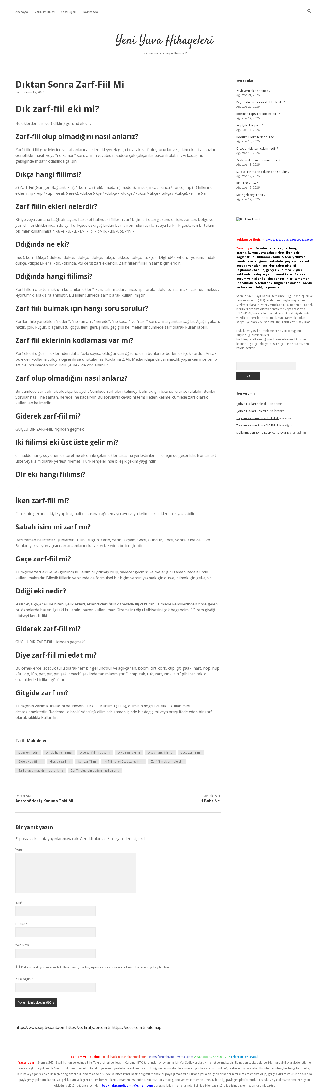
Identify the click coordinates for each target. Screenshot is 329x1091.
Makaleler (37, 740)
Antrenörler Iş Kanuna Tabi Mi (44, 801)
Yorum (20, 849)
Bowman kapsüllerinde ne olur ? (258, 114)
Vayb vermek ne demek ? (253, 91)
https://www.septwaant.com (40, 1027)
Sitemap (154, 1027)
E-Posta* (21, 924)
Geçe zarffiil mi (190, 753)
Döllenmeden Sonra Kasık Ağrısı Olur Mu (263, 433)
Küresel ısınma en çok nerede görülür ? (262, 172)
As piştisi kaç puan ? (249, 125)
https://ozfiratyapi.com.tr (88, 1027)
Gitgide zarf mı (60, 761)
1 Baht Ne (210, 801)
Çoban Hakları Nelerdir (252, 404)
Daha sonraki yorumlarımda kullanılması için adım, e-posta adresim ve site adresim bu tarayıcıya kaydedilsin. (95, 967)
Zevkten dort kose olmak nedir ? (258, 160)
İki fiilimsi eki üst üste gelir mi (123, 761)
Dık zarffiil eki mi (129, 753)
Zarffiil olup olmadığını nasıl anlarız (95, 770)
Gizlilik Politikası (44, 12)
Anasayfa (21, 12)
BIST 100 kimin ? (247, 183)
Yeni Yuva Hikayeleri (164, 41)
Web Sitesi (22, 945)
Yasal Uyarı (68, 12)
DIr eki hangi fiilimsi (59, 753)
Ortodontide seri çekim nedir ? (257, 148)
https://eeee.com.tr (129, 1027)
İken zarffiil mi (87, 761)
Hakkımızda (90, 12)
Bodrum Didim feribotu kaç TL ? (257, 137)
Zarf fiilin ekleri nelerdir (167, 761)
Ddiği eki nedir (28, 753)
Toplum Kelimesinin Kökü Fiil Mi (257, 418)
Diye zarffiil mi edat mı (95, 753)
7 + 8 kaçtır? (24, 979)
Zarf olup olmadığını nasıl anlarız (40, 770)
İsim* (19, 902)
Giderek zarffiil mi (30, 761)
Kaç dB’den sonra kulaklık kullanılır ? (260, 102)
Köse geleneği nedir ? (250, 195)
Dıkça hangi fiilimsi (160, 753)
